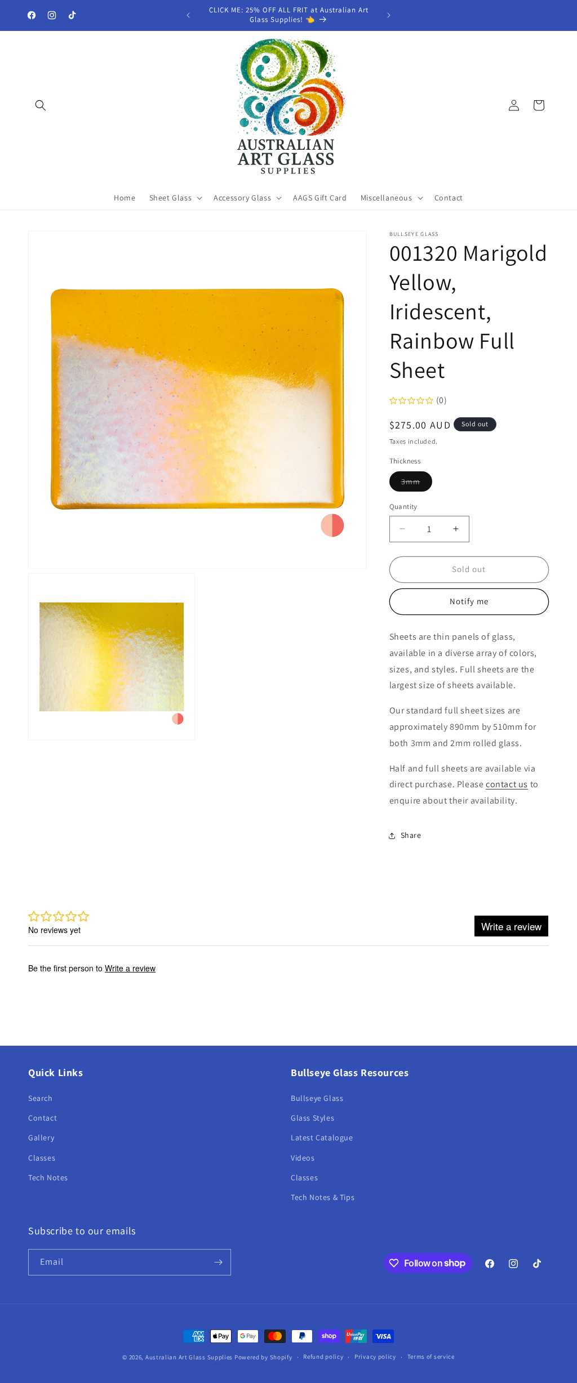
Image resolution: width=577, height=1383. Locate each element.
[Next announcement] (388, 15)
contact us (507, 784)
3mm (416, 484)
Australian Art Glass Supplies (189, 1357)
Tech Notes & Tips (322, 1197)
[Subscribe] (218, 1262)
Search (40, 1098)
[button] (40, 105)
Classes (41, 1158)
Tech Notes (48, 1177)
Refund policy (323, 1356)
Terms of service (431, 1356)
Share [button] (411, 835)
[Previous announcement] (188, 15)
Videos (303, 1158)
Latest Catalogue (322, 1137)
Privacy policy (375, 1356)
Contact (42, 1118)
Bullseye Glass (317, 1098)
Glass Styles (312, 1118)
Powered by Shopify (263, 1357)
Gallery (41, 1137)
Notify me (469, 601)
